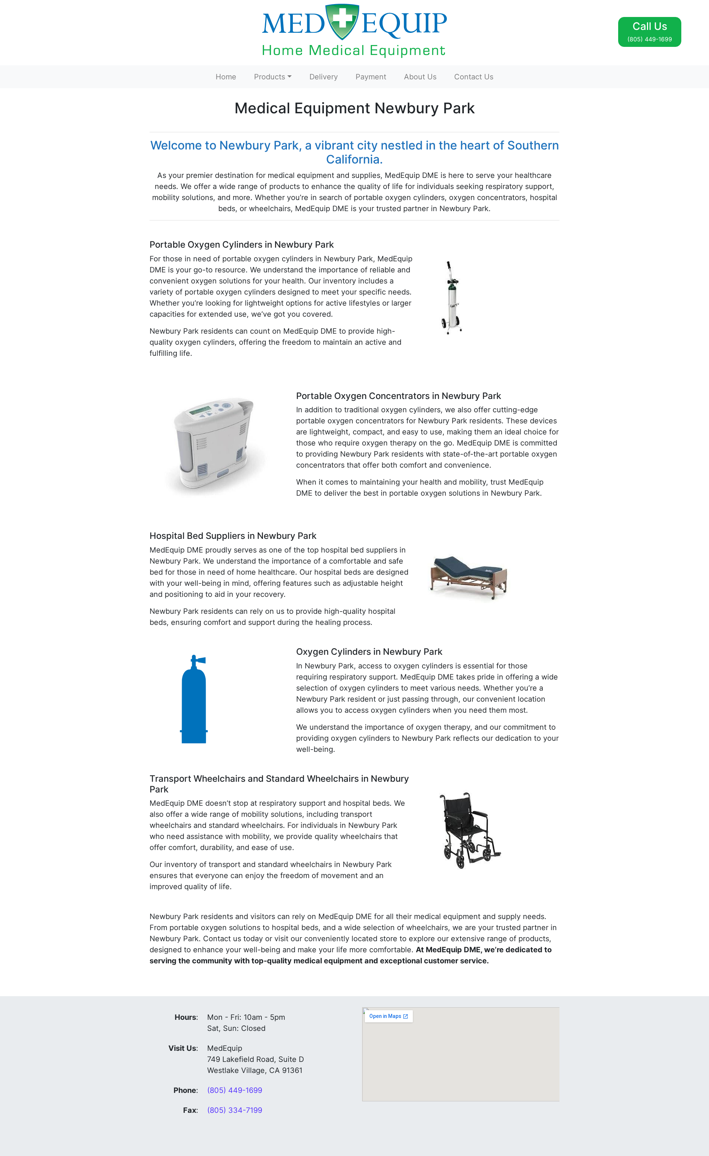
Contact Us (473, 76)
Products (269, 76)
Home (226, 76)
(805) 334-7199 (234, 1110)
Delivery (323, 76)
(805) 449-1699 (234, 1090)
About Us (420, 76)
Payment (371, 76)
